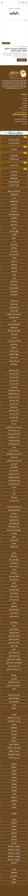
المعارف (14, 258)
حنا (14, 490)
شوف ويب (14, 208)
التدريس (14, 320)
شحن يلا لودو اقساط (14, 393)
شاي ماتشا (14, 497)
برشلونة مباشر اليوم (14, 698)
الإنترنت (25, 100)
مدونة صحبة (14, 284)
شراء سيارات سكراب (14, 652)
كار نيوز (14, 228)
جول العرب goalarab (14, 682)
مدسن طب (14, 337)
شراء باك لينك (14, 300)
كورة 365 (14, 675)
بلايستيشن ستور (14, 470)
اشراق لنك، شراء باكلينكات (14, 314)
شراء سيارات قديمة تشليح (14, 669)
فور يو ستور (14, 420)
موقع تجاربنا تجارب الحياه (14, 530)
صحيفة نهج (14, 224)
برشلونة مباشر (14, 563)
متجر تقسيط (14, 407)
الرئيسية (16, 8)
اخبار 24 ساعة (14, 357)
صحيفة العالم (14, 364)
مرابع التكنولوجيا (14, 201)
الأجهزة (25, 105)
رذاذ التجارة (14, 268)
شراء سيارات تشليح (14, 656)
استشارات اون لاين (14, 254)
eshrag (24, 46)
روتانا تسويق (14, 244)
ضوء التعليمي (14, 171)
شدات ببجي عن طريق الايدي (14, 427)
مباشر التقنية (14, 281)
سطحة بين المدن (14, 629)
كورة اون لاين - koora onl (14, 747)
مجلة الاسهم (14, 211)
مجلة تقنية (14, 347)
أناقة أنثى (14, 234)
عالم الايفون (14, 218)
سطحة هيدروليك (14, 632)
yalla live (14, 708)
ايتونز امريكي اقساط (14, 440)
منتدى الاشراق (14, 327)
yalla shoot (14, 556)
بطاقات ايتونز (14, 467)
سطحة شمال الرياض (14, 636)
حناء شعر (14, 487)
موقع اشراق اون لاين (14, 181)
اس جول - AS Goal (14, 757)
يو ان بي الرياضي (14, 351)
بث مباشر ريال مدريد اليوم (14, 685)
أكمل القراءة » (22, 60)
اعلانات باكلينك (14, 546)
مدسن (14, 241)
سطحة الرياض (14, 622)
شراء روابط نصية (14, 307)
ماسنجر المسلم (14, 165)
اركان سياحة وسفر (14, 185)
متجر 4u (14, 423)
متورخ (14, 238)
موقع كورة (14, 813)
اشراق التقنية (14, 194)
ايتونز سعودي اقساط (14, 390)
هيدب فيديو (14, 261)
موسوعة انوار (14, 291)
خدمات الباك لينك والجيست (14, 506)
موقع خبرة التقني (14, 231)
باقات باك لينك (14, 310)
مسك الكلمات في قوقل (14, 191)
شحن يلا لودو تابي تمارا (14, 433)
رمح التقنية (14, 264)
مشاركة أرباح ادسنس (21, 112)
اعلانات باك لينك (14, 540)
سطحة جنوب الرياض (14, 642)
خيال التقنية (14, 204)
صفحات (24, 123)
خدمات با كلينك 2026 (14, 526)
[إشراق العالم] (20, 2)
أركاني (14, 278)
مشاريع (14, 536)
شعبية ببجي (14, 464)
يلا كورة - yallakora (14, 751)
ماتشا (14, 494)
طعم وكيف (14, 271)
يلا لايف (14, 688)
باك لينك (24, 110)
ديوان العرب (14, 533)
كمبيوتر (25, 103)
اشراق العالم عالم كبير (14, 324)
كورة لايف (14, 770)
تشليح (14, 649)
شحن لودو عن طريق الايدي (14, 460)
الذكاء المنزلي (23, 107)
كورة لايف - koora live (14, 846)
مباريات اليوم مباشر (14, 559)
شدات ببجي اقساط (14, 370)
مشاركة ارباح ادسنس (14, 143)
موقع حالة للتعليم (14, 354)
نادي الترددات (14, 251)
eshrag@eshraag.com (11, 88)
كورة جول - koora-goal (14, 721)
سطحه (14, 626)
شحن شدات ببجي (14, 450)
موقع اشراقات (14, 178)
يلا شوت (14, 553)
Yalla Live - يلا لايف (14, 744)
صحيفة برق (14, 175)
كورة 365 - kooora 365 (14, 754)
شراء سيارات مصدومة (14, 666)
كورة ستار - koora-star (14, 717)
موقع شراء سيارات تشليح (14, 659)
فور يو (14, 447)
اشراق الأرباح (14, 294)
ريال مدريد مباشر (14, 566)
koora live (14, 731)
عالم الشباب (14, 149)
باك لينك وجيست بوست (14, 341)
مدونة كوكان (14, 221)
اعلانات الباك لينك (14, 317)
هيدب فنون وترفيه (14, 361)
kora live (14, 767)
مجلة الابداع (14, 248)
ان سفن (14, 198)
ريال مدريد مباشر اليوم (14, 695)
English (25, 116)
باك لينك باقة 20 (14, 516)
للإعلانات (13, 893)
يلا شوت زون (14, 876)
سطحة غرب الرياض (14, 639)
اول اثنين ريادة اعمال (14, 139)
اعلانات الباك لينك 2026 (14, 331)
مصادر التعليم (14, 344)
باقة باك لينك (14, 155)
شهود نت (14, 274)
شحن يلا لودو (14, 457)
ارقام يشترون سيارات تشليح (14, 662)
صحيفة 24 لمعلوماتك (20, 119)
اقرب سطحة (14, 646)
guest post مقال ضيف (14, 510)
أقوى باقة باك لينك (14, 523)
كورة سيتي (14, 678)
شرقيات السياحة (14, 288)
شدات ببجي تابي (14, 380)
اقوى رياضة (14, 334)
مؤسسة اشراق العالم (21, 121)
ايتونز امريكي (14, 387)
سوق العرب (14, 513)
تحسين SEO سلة (14, 159)
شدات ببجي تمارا (14, 373)
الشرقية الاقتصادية (14, 214)
